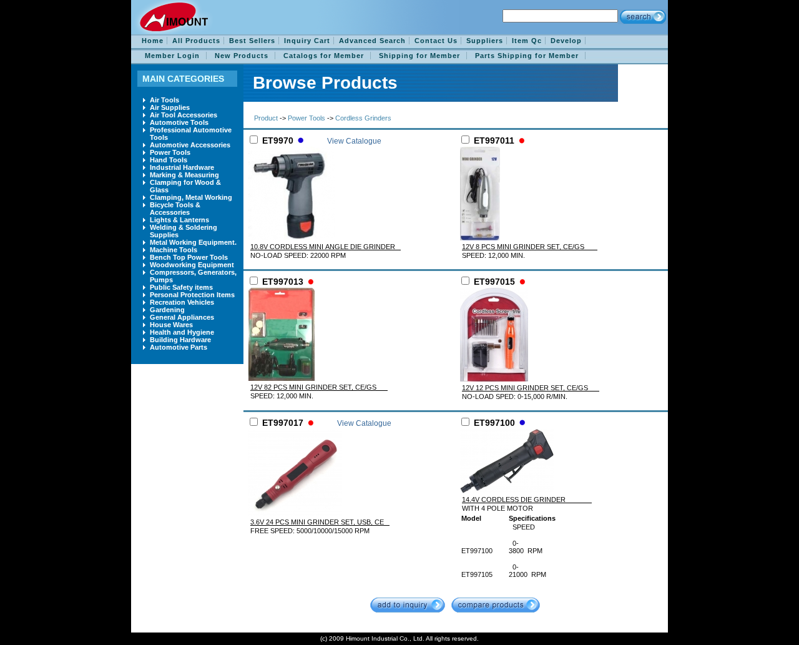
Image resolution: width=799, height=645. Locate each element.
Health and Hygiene (182, 332)
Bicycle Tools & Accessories (175, 208)
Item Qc (527, 40)
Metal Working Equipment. (193, 242)
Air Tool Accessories (183, 115)
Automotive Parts (178, 347)
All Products (196, 40)
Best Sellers (252, 40)
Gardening (167, 309)
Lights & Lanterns (179, 220)
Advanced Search (372, 40)
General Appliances (182, 317)
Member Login (172, 55)
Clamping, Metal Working (191, 197)
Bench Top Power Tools (189, 257)
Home (153, 40)
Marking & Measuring (184, 175)
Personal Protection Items (192, 294)
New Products (241, 55)
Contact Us (436, 40)
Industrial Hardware (182, 167)
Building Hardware (180, 339)
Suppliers (484, 40)
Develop (566, 40)
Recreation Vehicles (182, 302)
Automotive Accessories (190, 145)
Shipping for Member (419, 55)
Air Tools (164, 100)
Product (266, 118)
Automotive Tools (179, 122)
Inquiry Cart (307, 40)
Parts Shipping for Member (527, 55)
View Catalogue (354, 141)
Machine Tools (173, 250)
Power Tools (170, 152)
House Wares (171, 324)
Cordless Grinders (363, 118)
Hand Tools (168, 160)
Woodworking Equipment (192, 264)
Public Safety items (181, 287)
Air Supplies (170, 107)
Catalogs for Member (323, 55)
